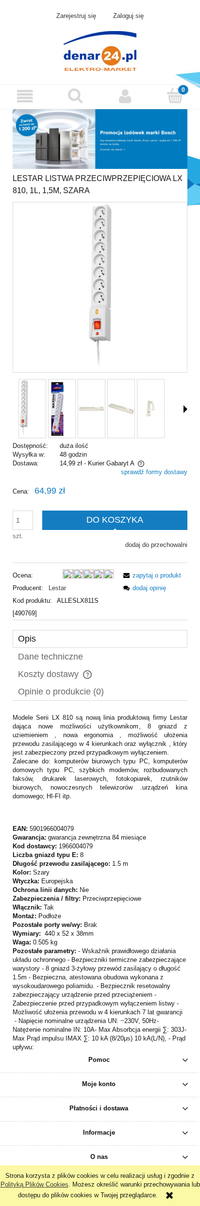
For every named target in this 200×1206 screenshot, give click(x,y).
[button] (25, 96)
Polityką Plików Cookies (34, 1184)
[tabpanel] (100, 882)
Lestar (57, 588)
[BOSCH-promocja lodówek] (100, 138)
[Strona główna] (100, 50)
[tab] (100, 639)
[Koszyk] (175, 95)
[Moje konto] (125, 96)
